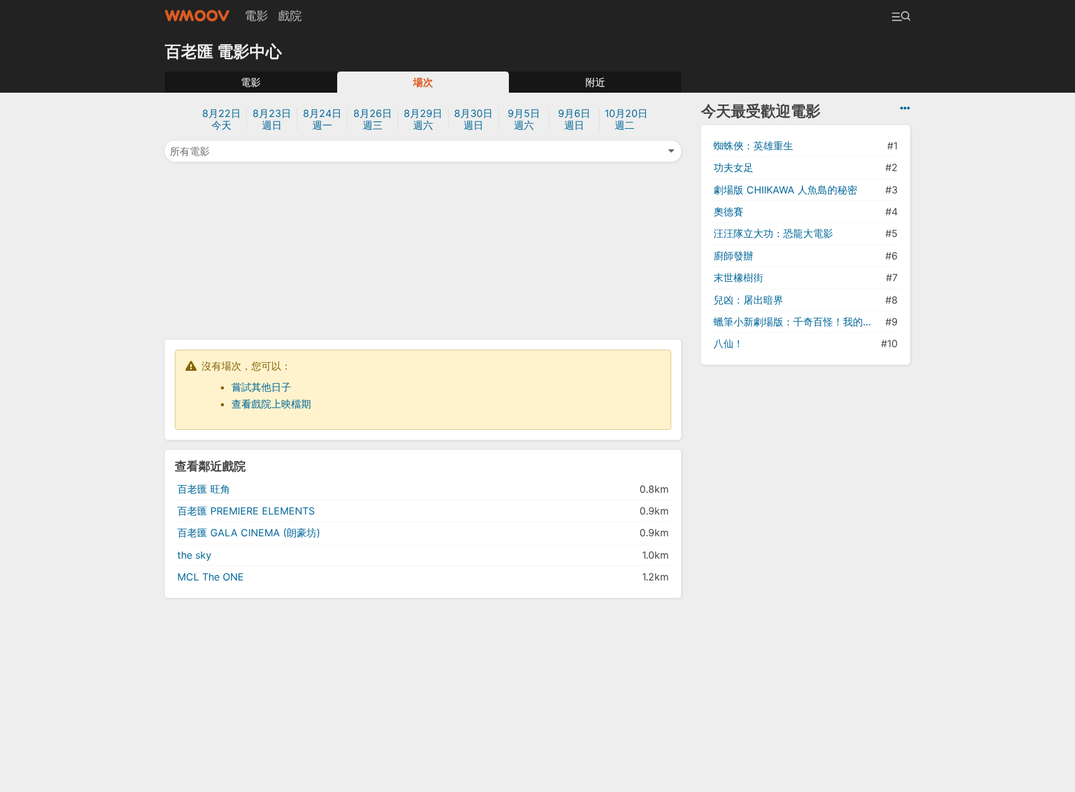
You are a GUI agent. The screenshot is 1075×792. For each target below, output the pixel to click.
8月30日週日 (473, 119)
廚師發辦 (733, 255)
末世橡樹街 (738, 277)
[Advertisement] (423, 249)
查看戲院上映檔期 (271, 404)
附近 (595, 82)
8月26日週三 (372, 119)
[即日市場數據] (905, 108)
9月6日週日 (574, 119)
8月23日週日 (272, 119)
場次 (423, 82)
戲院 (290, 15)
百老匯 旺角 (203, 489)
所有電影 (190, 151)
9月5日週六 (524, 119)
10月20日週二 (626, 119)
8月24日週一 (322, 119)
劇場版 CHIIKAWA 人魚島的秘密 (785, 190)
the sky (194, 555)
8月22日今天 (221, 119)
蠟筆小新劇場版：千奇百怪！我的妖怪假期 (798, 321)
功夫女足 (733, 167)
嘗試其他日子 (261, 387)
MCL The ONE (210, 577)
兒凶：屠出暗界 (748, 300)
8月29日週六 (423, 119)
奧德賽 (728, 211)
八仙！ (728, 343)
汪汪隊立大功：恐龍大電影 (773, 233)
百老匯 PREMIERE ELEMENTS (246, 511)
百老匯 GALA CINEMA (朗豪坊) (248, 532)
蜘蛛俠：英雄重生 (753, 145)
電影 (256, 15)
